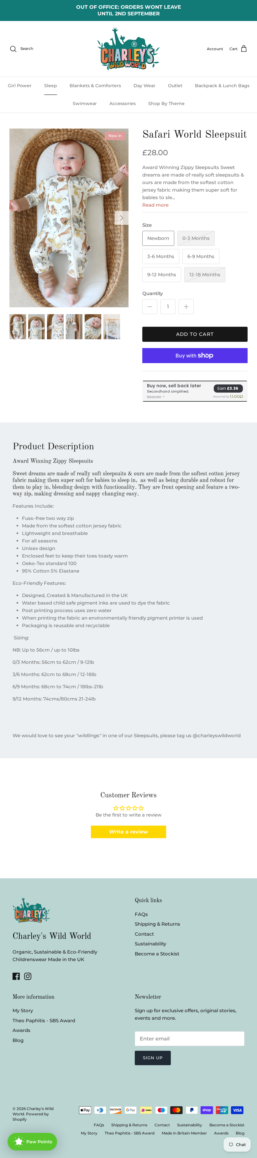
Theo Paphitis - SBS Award (44, 1020)
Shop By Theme (166, 103)
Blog (18, 1040)
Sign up (153, 1057)
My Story (23, 1010)
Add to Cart (195, 334)
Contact (144, 934)
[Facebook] (16, 976)
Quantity (152, 293)
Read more (155, 205)
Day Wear (144, 85)
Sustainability (150, 944)
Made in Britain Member (184, 1133)
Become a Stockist (157, 954)
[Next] (121, 218)
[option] (68, 218)
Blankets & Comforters (95, 85)
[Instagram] (27, 976)
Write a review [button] (128, 832)
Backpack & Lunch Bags (222, 85)
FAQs (141, 914)
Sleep (50, 85)
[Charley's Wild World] (128, 48)
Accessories (122, 103)
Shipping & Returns (157, 924)
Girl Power (20, 85)
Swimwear (85, 103)
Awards (21, 1030)
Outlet (175, 85)
